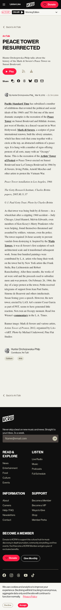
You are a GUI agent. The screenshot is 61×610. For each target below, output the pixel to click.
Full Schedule (39, 473)
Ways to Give (38, 510)
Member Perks (39, 519)
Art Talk (6, 36)
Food (5, 473)
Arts (20, 358)
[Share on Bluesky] (30, 81)
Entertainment (10, 468)
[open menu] (4, 4)
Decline (7, 605)
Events (6, 482)
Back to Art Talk (13, 27)
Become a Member (41, 500)
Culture (9, 358)
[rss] (24, 72)
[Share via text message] (36, 81)
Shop (34, 515)
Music (35, 464)
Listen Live (15, 4)
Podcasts (37, 468)
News (5, 463)
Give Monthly (30, 558)
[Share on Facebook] (18, 81)
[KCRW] (8, 421)
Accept (23, 605)
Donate (52, 4)
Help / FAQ (8, 510)
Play (11, 71)
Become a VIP (39, 505)
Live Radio (37, 459)
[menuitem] (31, 71)
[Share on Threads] (24, 81)
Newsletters (9, 515)
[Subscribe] (55, 438)
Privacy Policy (30, 596)
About (6, 500)
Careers (7, 505)
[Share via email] (42, 81)
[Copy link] (12, 81)
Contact (7, 519)
